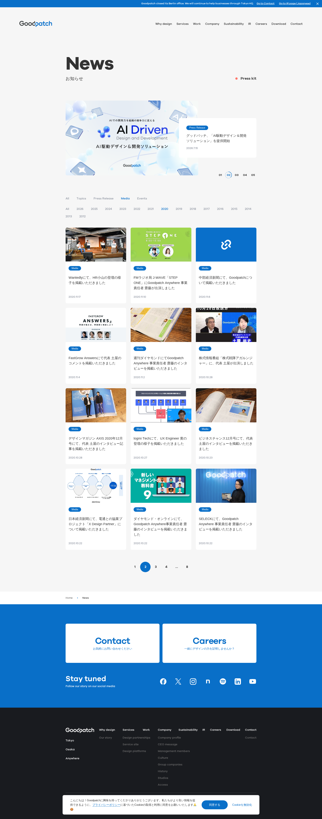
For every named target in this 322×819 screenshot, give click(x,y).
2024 (108, 208)
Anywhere (72, 758)
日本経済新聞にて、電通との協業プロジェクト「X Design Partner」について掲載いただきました (95, 524)
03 (237, 175)
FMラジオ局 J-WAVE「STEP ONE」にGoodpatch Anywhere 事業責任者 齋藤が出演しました (160, 283)
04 (245, 175)
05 (253, 175)
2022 (137, 208)
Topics (81, 198)
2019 (179, 208)
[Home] (35, 23)
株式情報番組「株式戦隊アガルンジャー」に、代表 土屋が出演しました (226, 360)
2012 (82, 216)
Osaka (70, 749)
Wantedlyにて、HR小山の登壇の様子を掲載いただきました (95, 280)
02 (228, 175)
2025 (94, 208)
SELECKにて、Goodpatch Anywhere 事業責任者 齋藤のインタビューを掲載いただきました (225, 524)
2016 (220, 208)
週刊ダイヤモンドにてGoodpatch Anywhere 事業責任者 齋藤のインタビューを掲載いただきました (160, 363)
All (67, 198)
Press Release (103, 198)
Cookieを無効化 (242, 804)
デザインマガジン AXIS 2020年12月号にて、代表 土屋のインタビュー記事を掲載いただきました (96, 444)
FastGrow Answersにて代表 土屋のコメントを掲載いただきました (95, 360)
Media (125, 198)
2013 (69, 216)
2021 (151, 208)
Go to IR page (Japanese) (295, 4)
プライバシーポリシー (106, 804)
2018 (193, 208)
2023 (122, 208)
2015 (234, 208)
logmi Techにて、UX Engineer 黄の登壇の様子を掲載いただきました (160, 441)
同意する (214, 804)
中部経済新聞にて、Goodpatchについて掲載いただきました (225, 280)
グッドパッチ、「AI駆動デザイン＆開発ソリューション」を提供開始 (216, 138)
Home (69, 598)
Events (142, 198)
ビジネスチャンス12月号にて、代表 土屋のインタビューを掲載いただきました (226, 444)
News (85, 598)
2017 (206, 208)
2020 (164, 208)
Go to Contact (265, 4)
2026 (80, 208)
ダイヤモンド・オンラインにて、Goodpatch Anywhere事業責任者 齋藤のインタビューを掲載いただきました (160, 526)
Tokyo (70, 740)
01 (220, 175)
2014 (248, 208)
